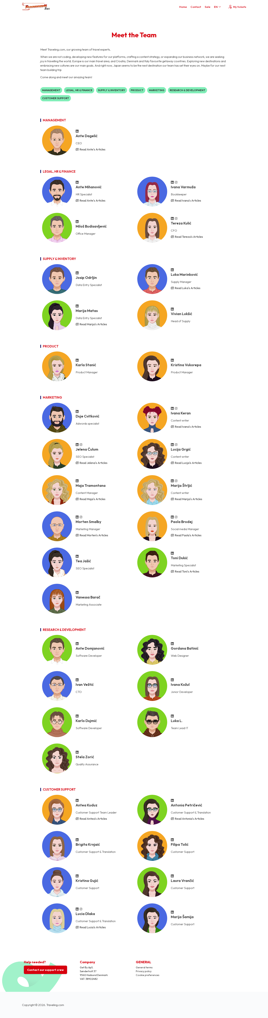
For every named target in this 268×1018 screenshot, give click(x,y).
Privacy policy (144, 971)
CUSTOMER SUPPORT (55, 98)
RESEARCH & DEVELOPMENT (187, 90)
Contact (196, 7)
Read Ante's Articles (92, 149)
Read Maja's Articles (92, 499)
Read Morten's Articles (93, 535)
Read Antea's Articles (93, 818)
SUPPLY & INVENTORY (111, 90)
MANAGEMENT (51, 90)
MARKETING (156, 90)
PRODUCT (137, 90)
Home (183, 7)
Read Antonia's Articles (189, 818)
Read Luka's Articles (187, 288)
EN (216, 7)
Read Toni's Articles (187, 571)
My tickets (239, 7)
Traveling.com (55, 1005)
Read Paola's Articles (188, 535)
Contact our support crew (45, 970)
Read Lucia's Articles (92, 927)
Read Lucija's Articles (188, 463)
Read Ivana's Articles (188, 200)
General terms (144, 967)
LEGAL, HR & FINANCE (79, 90)
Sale (207, 7)
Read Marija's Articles (93, 324)
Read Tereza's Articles (189, 236)
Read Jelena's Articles (93, 463)
